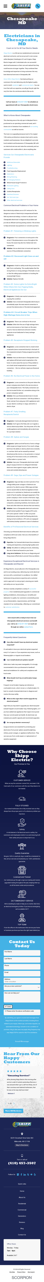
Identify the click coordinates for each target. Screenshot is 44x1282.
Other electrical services (15, 200)
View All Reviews (13, 1111)
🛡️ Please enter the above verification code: (19, 1011)
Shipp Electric (8, 53)
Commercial (22, 1210)
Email (6, 972)
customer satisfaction (12, 607)
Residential (22, 1204)
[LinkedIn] (24, 1174)
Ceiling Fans (10, 188)
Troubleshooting (12, 168)
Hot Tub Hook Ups (12, 197)
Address (7, 979)
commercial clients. (28, 85)
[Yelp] (35, 1174)
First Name (8, 952)
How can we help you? (12, 993)
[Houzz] (28, 1174)
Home (22, 1191)
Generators (10, 174)
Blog (22, 1228)
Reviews (22, 1222)
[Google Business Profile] (18, 1174)
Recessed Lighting (12, 185)
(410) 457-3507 (22, 1163)
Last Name (8, 958)
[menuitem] (12, 1272)
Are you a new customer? (13, 986)
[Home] (21, 6)
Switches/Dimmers (13, 194)
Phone (7, 965)
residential (15, 85)
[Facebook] (21, 1174)
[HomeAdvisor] (31, 1174)
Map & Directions (22, 1145)
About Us (22, 1197)
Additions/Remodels (13, 162)
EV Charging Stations (13, 180)
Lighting (9, 165)
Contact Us (22, 1235)
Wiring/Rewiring (12, 177)
